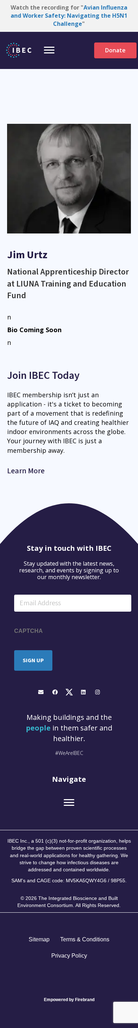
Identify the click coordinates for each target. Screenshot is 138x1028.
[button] (41, 692)
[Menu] (49, 50)
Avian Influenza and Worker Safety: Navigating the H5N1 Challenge (69, 16)
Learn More (26, 471)
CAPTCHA (28, 631)
